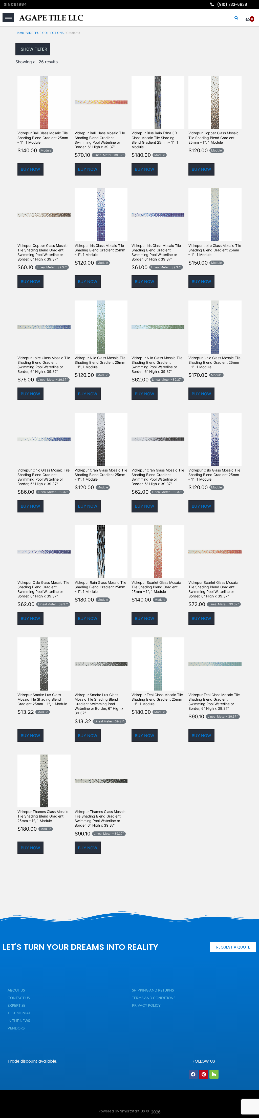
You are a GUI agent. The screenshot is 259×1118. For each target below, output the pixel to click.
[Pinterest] (203, 1074)
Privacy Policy (146, 1005)
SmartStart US (132, 1111)
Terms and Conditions (153, 998)
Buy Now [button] (30, 169)
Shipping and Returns (153, 990)
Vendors (16, 1028)
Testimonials (20, 1013)
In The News (19, 1020)
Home (19, 33)
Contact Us (19, 998)
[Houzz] (214, 1074)
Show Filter (33, 49)
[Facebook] (193, 1074)
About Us (16, 990)
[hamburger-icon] (8, 17)
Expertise (16, 1005)
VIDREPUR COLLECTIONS (45, 33)
